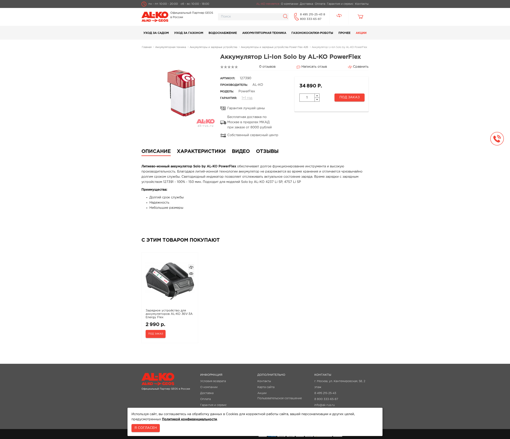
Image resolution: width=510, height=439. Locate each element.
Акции (361, 33)
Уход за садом (156, 33)
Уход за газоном (188, 33)
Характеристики (201, 151)
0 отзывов (267, 66)
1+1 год (247, 98)
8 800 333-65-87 (326, 399)
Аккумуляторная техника (264, 33)
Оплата (205, 399)
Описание (156, 151)
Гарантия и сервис (213, 405)
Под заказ (349, 97)
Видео (241, 151)
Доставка (207, 393)
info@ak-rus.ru (324, 405)
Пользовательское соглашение (279, 398)
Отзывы (267, 151)
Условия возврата (213, 381)
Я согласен (145, 427)
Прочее (344, 33)
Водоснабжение (223, 33)
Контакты (264, 381)
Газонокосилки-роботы (312, 33)
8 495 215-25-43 (311, 14)
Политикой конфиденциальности (189, 419)
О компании (209, 387)
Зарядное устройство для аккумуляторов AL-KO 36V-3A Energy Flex (169, 314)
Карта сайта (266, 387)
